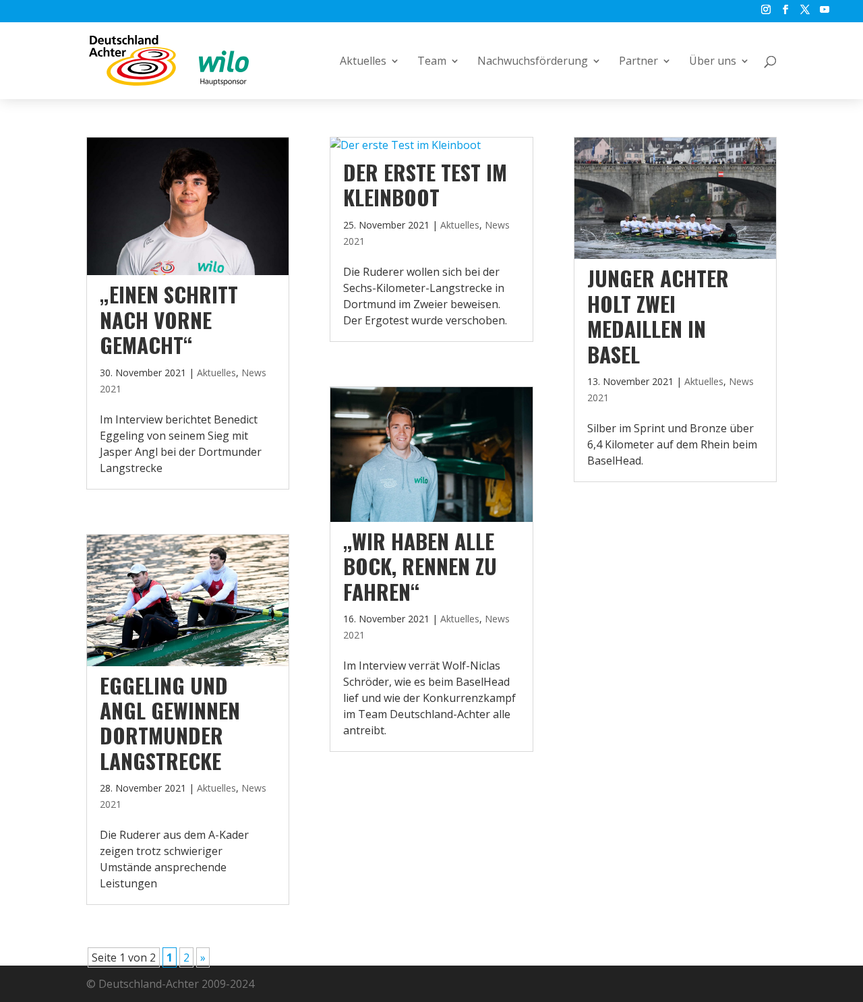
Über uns (712, 62)
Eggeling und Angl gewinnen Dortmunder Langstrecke (170, 723)
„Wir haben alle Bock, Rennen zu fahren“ (420, 566)
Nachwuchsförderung (532, 62)
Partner (638, 62)
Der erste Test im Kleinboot (425, 184)
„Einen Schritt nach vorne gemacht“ (169, 319)
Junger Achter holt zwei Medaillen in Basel (658, 315)
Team (431, 62)
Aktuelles (363, 62)
